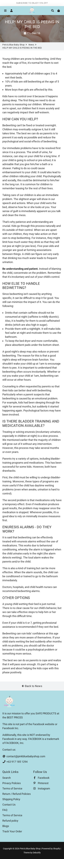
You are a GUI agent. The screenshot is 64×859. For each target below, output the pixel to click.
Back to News (33, 686)
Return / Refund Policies (16, 793)
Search (6, 777)
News (31, 44)
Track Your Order (12, 831)
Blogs (5, 826)
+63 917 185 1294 (17, 761)
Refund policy (10, 820)
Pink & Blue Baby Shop (13, 44)
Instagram (43, 788)
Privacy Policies (11, 783)
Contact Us (8, 804)
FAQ (4, 809)
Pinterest (43, 783)
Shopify (56, 848)
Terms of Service (12, 788)
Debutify (37, 852)
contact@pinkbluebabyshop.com (25, 756)
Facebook (43, 777)
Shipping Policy (11, 799)
